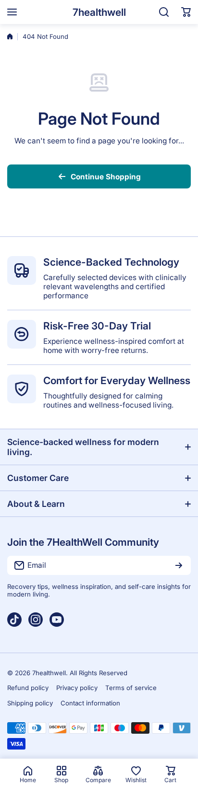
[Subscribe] (179, 565)
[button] (186, 12)
